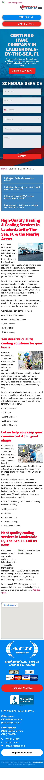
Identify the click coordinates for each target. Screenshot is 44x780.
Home (4, 169)
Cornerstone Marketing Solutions (25, 765)
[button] (40, 7)
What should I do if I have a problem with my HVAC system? (21, 206)
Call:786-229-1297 (22, 70)
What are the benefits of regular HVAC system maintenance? (22, 188)
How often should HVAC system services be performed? (19, 197)
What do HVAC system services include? (18, 179)
